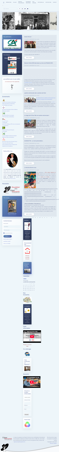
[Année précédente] (23, 278)
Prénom (26, 405)
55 (51, 217)
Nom (25, 409)
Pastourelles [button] (41, 2)
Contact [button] (55, 2)
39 (42, 217)
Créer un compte (6, 243)
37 (37, 217)
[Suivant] (54, 217)
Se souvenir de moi (8, 233)
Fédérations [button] (8, 2)
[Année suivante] (25, 278)
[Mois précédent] (24, 278)
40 (44, 217)
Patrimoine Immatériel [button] (28, 2)
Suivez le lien (12, 178)
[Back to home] (2, 5)
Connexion (7, 236)
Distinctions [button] (48, 2)
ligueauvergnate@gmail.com (19, 441)
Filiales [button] (15, 2)
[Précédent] (26, 217)
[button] (3, 2)
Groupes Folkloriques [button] (21, 2)
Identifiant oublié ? (7, 241)
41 (46, 217)
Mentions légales (53, 443)
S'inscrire (27, 255)
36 (35, 217)
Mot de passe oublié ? (7, 239)
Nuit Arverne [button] (34, 2)
